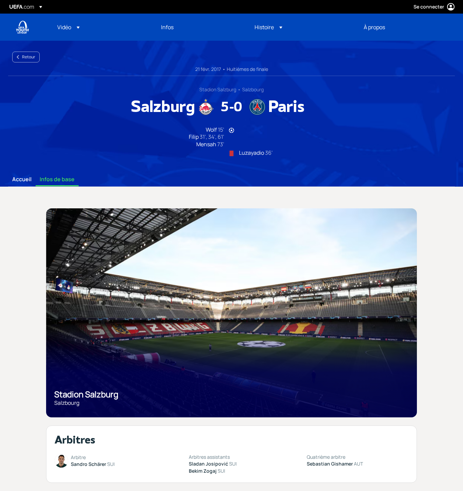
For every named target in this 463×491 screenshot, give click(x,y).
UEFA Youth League (22, 27)
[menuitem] (100, 27)
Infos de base (57, 179)
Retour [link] (28, 57)
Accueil (22, 179)
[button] (68, 27)
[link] (167, 27)
